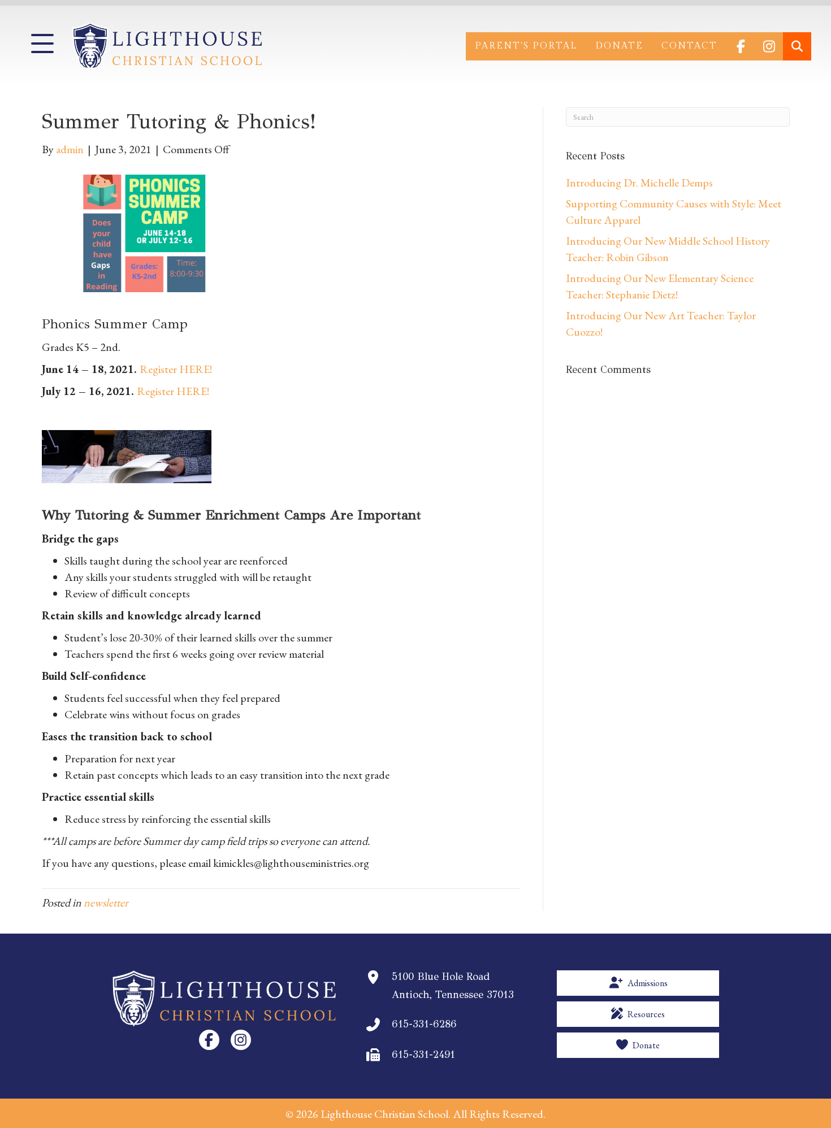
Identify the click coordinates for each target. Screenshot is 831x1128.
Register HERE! (176, 369)
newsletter (106, 902)
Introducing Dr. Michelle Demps (639, 182)
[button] (42, 44)
